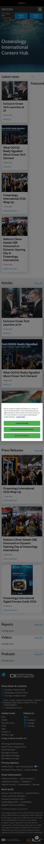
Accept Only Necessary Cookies (22, 429)
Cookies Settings (22, 423)
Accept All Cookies (22, 436)
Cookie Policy (20, 417)
